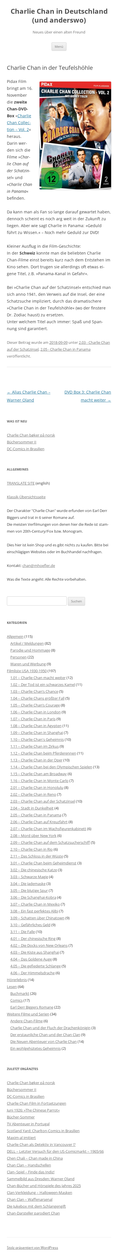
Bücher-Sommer (21, 1117)
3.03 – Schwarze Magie (29, 876)
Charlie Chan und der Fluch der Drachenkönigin (50, 1027)
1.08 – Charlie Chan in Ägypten (36, 725)
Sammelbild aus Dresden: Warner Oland (40, 1178)
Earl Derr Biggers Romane (31, 1007)
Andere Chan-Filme (26, 1020)
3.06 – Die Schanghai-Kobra (33, 897)
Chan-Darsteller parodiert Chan (33, 1213)
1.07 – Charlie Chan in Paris (33, 718)
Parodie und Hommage (30, 650)
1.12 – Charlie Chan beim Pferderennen (43, 753)
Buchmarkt (19, 993)
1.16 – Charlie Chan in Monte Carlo (39, 780)
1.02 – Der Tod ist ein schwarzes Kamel (42, 684)
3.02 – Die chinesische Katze (33, 869)
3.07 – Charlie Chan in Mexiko (35, 904)
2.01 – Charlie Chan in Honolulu (36, 787)
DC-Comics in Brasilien (25, 448)
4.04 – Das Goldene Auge (31, 959)
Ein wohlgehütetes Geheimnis (35, 1048)
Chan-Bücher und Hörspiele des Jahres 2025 (44, 1185)
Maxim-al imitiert (21, 1137)
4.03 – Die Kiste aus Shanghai (34, 952)
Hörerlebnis (17, 979)
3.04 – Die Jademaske (28, 883)
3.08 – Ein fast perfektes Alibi (34, 911)
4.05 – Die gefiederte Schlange (35, 966)
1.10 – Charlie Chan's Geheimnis (37, 739)
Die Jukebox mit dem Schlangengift (36, 1206)
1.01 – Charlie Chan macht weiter (38, 677)
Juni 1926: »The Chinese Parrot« (33, 1110)
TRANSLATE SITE (21, 483)
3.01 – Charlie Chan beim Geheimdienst (43, 863)
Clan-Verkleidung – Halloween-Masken (39, 1192)
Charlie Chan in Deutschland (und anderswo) (59, 16)
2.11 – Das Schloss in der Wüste (36, 856)
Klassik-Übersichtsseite (26, 496)
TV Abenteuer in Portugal (28, 1123)
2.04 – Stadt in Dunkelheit (32, 808)
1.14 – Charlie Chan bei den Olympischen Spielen (51, 766)
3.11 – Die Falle (22, 931)
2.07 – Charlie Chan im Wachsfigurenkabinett (48, 828)
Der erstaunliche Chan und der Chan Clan (45, 1034)
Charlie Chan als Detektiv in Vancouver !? (41, 1144)
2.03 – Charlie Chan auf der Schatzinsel (42, 801)
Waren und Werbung (28, 663)
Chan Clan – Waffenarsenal (29, 1199)
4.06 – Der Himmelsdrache (32, 972)
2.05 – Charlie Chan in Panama (35, 814)
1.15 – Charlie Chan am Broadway (38, 773)
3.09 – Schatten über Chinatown (37, 917)
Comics (16, 1000)
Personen (18, 657)
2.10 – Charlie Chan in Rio (31, 849)
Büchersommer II (21, 442)
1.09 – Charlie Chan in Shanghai (36, 732)
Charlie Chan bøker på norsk (31, 435)
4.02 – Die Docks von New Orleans (39, 945)
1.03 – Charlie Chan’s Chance (34, 691)
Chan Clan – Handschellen (29, 1165)
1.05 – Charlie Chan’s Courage (35, 705)
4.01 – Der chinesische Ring (33, 938)
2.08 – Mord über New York (33, 835)
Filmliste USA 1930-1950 (27, 670)
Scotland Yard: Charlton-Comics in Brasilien (43, 1130)
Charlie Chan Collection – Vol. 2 (19, 122)
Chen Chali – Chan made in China (35, 1158)
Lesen (12, 986)
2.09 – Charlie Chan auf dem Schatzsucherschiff (50, 842)
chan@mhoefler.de (38, 565)
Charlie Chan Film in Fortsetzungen (36, 1103)
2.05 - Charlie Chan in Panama (65, 349)
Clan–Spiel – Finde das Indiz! (30, 1171)
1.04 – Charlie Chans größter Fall (37, 698)
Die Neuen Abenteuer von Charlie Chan (43, 1041)
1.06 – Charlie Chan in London (35, 712)
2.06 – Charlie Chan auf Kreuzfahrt (39, 821)
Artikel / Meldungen (27, 643)
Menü (59, 46)
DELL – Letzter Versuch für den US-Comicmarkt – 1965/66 (55, 1151)
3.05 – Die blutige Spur (29, 890)
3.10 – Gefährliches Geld (30, 924)
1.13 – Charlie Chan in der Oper (36, 760)
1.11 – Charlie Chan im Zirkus (34, 746)
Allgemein (15, 636)
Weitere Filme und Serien (28, 1014)
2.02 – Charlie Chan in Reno (33, 794)
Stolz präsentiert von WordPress (32, 1247)
